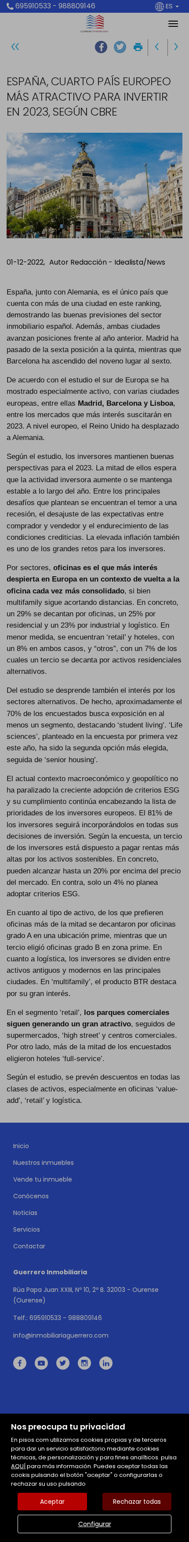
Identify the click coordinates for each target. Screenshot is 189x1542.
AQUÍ (18, 1466)
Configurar (94, 1524)
